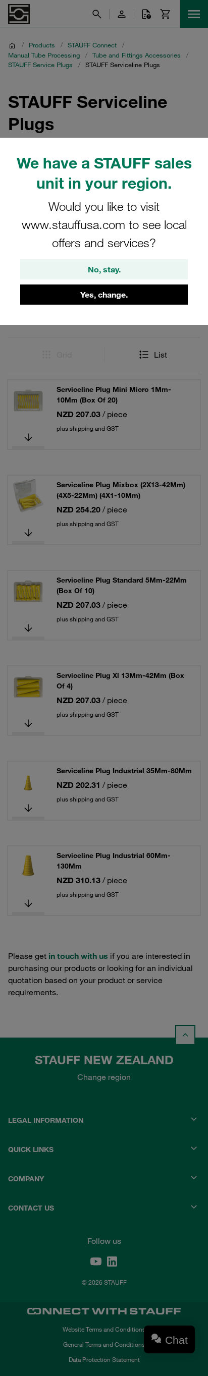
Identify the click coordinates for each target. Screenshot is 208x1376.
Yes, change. (104, 295)
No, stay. (104, 269)
